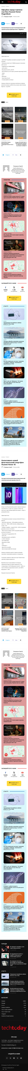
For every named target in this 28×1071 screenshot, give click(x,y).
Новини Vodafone (7, 213)
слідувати (14, 286)
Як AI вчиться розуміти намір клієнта (20, 115)
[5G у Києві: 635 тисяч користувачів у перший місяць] (14, 226)
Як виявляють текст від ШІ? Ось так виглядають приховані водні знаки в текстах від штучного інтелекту (14, 422)
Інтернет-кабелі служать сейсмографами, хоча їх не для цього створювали (14, 402)
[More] (21, 23)
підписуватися (22, 286)
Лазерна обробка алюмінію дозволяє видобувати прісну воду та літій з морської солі (14, 343)
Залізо (6, 102)
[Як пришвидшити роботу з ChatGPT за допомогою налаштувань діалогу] (5, 955)
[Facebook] (7, 1058)
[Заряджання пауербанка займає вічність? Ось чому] (14, 314)
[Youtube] (21, 1058)
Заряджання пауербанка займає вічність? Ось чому (12, 323)
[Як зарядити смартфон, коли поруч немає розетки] (5, 948)
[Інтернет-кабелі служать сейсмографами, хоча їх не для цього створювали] (14, 392)
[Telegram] (14, 1058)
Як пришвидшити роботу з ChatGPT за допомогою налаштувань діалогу (16, 955)
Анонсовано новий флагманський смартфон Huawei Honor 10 (7, 144)
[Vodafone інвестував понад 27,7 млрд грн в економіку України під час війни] (14, 188)
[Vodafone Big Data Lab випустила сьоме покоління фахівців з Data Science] (14, 206)
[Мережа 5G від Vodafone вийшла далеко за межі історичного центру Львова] (14, 266)
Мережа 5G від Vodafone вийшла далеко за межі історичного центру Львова (13, 276)
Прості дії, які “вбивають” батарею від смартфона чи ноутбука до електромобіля (13, 382)
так (5, 286)
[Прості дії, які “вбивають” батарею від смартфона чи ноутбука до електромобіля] (14, 372)
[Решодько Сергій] (2, 16)
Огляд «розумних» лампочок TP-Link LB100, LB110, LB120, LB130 (7, 131)
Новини (7, 6)
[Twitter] (17, 1058)
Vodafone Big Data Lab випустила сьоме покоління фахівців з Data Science (13, 216)
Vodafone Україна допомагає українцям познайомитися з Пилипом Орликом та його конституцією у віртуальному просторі (14, 255)
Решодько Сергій (8, 16)
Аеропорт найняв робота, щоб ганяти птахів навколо (7, 115)
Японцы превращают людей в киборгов (21, 131)
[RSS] (10, 1058)
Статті (5, 321)
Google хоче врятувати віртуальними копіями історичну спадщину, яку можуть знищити (21, 144)
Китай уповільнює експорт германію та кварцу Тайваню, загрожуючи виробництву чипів (14, 362)
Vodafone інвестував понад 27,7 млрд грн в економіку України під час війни (14, 197)
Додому (3, 6)
